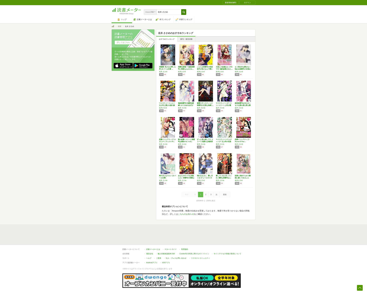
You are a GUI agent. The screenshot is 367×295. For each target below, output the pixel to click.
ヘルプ (148, 258)
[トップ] (113, 27)
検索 (119, 26)
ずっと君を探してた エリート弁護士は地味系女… (205, 141)
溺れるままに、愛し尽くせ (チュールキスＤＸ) (205, 178)
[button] (183, 12)
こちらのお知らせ (186, 214)
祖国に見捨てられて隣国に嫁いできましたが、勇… (243, 178)
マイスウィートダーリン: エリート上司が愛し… (224, 105)
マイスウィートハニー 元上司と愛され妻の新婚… (167, 105)
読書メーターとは (153, 249)
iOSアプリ (166, 262)
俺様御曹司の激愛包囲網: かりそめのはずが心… (186, 105)
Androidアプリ (152, 262)
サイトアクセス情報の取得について (227, 254)
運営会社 (149, 254)
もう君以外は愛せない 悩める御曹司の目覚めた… (243, 69)
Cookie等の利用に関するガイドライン (194, 254)
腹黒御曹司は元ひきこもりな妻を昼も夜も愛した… (243, 105)
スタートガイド (171, 249)
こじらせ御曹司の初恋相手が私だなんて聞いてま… (205, 69)
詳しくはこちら (123, 42)
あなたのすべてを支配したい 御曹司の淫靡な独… (186, 178)
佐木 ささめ (163, 71)
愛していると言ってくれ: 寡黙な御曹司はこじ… (224, 178)
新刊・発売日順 (186, 39)
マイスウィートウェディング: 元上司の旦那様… (224, 141)
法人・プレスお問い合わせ (176, 258)
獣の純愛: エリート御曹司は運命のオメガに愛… (186, 141)
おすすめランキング (166, 39)
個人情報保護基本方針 (166, 254)
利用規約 (184, 249)
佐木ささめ (182, 71)
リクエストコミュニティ (200, 258)
